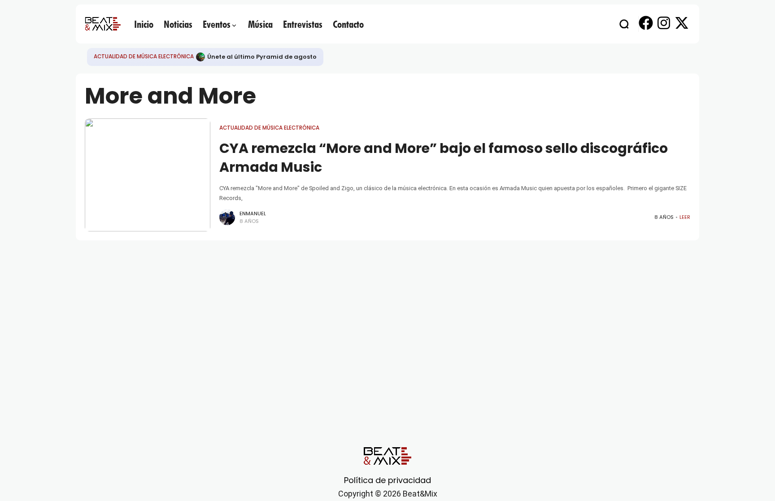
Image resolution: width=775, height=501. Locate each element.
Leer (684, 217)
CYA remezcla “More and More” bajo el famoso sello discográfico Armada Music (443, 158)
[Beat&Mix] (103, 24)
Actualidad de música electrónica (144, 56)
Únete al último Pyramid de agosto (262, 56)
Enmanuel (252, 213)
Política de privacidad (387, 480)
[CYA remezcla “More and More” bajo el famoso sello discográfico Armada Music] (147, 174)
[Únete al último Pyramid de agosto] (200, 56)
